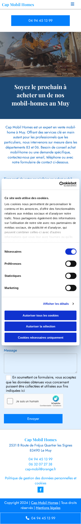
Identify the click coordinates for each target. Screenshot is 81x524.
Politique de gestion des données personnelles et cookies (40, 481)
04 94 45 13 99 (40, 459)
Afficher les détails (56, 303)
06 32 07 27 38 (40, 464)
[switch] (70, 263)
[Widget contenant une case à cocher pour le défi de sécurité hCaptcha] (33, 401)
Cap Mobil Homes (44, 502)
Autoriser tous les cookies (41, 315)
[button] (72, 4)
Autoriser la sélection (40, 326)
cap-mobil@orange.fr (40, 469)
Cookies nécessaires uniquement (40, 337)
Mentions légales (48, 507)
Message (10, 350)
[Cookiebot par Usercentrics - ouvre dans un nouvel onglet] (59, 184)
